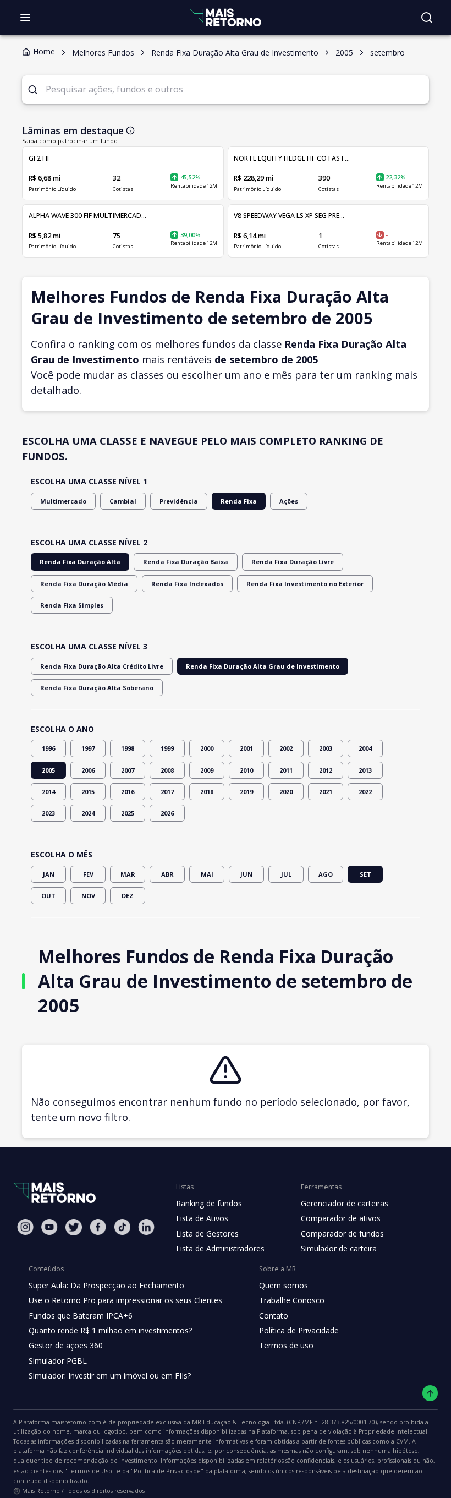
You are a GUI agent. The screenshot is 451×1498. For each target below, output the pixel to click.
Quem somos (283, 1285)
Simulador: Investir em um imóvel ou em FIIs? (110, 1375)
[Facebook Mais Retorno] (98, 1227)
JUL (286, 874)
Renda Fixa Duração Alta (80, 561)
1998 (127, 748)
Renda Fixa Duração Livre (292, 561)
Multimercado (63, 501)
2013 (365, 770)
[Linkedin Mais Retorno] (146, 1227)
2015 (88, 792)
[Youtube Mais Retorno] (49, 1227)
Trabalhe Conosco (291, 1300)
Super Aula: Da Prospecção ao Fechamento (106, 1285)
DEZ (128, 896)
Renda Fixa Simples (71, 605)
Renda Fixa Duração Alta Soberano (96, 688)
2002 (286, 748)
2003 (325, 748)
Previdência (179, 501)
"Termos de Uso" (89, 1471)
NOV (88, 896)
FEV (88, 874)
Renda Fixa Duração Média (84, 583)
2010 (246, 770)
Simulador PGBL (58, 1360)
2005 (48, 770)
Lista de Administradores (220, 1248)
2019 (246, 792)
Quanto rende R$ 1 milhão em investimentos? (110, 1330)
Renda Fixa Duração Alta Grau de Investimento (262, 666)
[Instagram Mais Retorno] (25, 1227)
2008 (167, 770)
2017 (167, 792)
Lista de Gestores (207, 1233)
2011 (286, 770)
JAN (48, 874)
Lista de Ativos (202, 1218)
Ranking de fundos (209, 1203)
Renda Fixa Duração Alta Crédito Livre (101, 666)
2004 (365, 748)
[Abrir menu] (25, 17)
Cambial (122, 501)
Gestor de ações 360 (66, 1345)
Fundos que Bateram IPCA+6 (81, 1315)
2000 (206, 748)
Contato (273, 1315)
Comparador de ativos (341, 1218)
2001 (246, 748)
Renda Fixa (239, 501)
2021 (325, 792)
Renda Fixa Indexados (187, 583)
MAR (127, 874)
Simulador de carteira (339, 1248)
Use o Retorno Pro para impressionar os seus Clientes (125, 1300)
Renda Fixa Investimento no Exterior (305, 583)
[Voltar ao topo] (430, 1393)
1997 (88, 748)
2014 (48, 792)
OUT (48, 896)
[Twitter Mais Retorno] (73, 1227)
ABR (167, 874)
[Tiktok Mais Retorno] (122, 1227)
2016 (127, 792)
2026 (167, 813)
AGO (325, 874)
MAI (207, 874)
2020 (286, 792)
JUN (246, 874)
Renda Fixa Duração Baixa (185, 561)
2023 (48, 813)
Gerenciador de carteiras (344, 1203)
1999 (167, 748)
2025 (127, 813)
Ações (288, 501)
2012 (325, 770)
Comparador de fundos (342, 1233)
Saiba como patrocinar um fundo (70, 141)
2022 (365, 792)
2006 (88, 770)
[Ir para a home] (225, 17)
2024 (88, 813)
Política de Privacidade (299, 1330)
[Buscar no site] (427, 18)
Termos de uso (286, 1345)
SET (365, 874)
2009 (206, 770)
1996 (48, 748)
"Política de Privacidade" (167, 1471)
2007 (127, 770)
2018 (206, 792)
